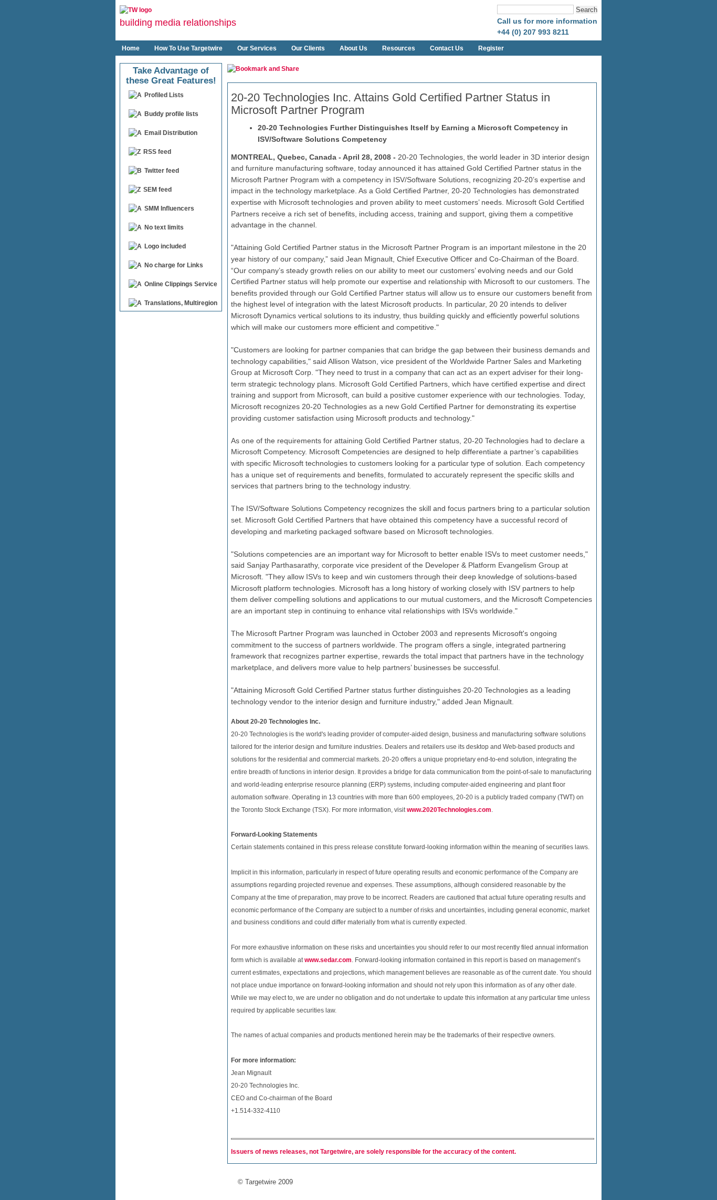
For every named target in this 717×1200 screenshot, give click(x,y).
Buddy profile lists (171, 114)
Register (491, 48)
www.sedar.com (328, 960)
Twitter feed (161, 170)
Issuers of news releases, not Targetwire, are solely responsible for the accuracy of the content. (373, 1151)
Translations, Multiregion (180, 303)
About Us (353, 48)
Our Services (257, 48)
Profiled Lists (164, 95)
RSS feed (157, 151)
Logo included (165, 246)
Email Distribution (170, 133)
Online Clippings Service (180, 284)
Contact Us (446, 48)
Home (131, 48)
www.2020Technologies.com (449, 809)
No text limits (164, 227)
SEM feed (157, 189)
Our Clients (308, 48)
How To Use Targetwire (188, 48)
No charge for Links (173, 265)
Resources (398, 48)
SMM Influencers (169, 208)
